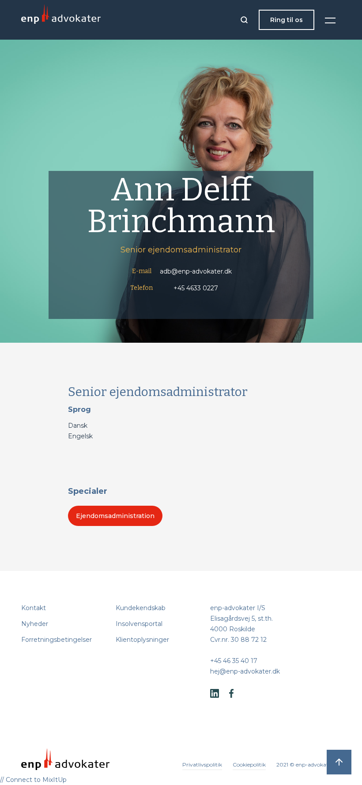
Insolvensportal (139, 624)
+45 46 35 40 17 (233, 661)
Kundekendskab (141, 608)
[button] (330, 20)
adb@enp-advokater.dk (196, 271)
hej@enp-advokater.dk (245, 671)
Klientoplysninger (142, 640)
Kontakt (33, 608)
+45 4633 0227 (195, 288)
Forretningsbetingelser (56, 640)
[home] (61, 20)
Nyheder (34, 624)
